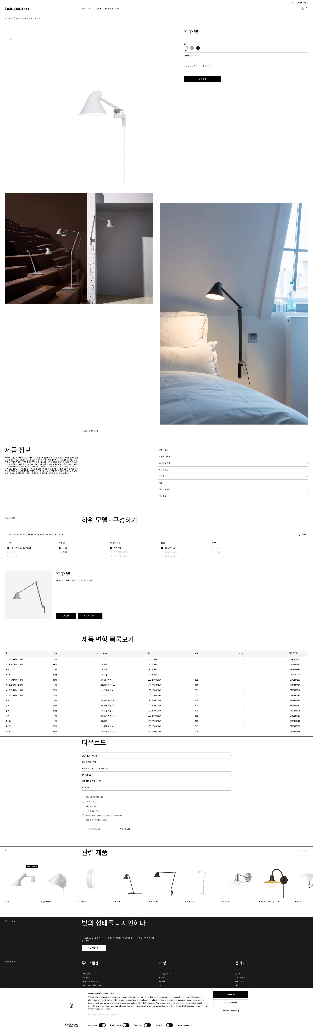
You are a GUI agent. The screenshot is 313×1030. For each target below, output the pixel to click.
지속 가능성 (86, 977)
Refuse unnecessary (230, 1011)
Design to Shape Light (91, 981)
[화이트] (186, 48)
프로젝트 (161, 977)
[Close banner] (253, 992)
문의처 (237, 973)
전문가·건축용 (303, 3)
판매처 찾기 (239, 981)
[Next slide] (304, 850)
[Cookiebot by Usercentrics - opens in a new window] (71, 1025)
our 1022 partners (103, 997)
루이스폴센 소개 (87, 973)
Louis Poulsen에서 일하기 (92, 985)
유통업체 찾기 (240, 977)
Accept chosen (230, 1003)
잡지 (160, 985)
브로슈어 (161, 981)
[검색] (307, 11)
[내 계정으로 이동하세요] (303, 11)
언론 (236, 985)
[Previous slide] (298, 850)
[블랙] (198, 48)
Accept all (230, 995)
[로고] (17, 9)
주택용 (293, 3)
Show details (183, 1025)
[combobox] (28, 653)
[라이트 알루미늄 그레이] (192, 48)
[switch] (126, 1025)
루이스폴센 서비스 (165, 973)
